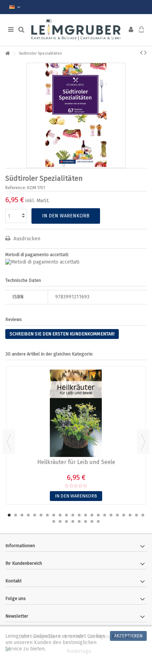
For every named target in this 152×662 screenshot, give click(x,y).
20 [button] (130, 515)
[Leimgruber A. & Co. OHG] (76, 30)
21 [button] (136, 515)
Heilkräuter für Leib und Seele (76, 462)
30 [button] (98, 521)
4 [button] (28, 515)
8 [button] (53, 515)
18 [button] (117, 515)
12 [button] (79, 515)
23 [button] (53, 521)
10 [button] (66, 515)
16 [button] (104, 515)
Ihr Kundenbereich (23, 563)
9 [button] (60, 515)
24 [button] (60, 521)
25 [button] (66, 521)
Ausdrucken (26, 239)
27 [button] (79, 521)
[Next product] (145, 52)
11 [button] (72, 515)
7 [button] (47, 515)
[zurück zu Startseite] (7, 53)
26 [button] (72, 521)
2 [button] (15, 515)
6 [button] (41, 515)
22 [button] (142, 515)
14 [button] (91, 515)
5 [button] (34, 515)
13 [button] (85, 515)
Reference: (15, 187)
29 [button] (91, 521)
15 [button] (98, 515)
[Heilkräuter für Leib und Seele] (76, 413)
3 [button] (22, 515)
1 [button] (9, 515)
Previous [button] (8, 441)
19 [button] (123, 515)
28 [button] (85, 521)
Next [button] (143, 441)
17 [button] (111, 515)
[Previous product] (141, 52)
